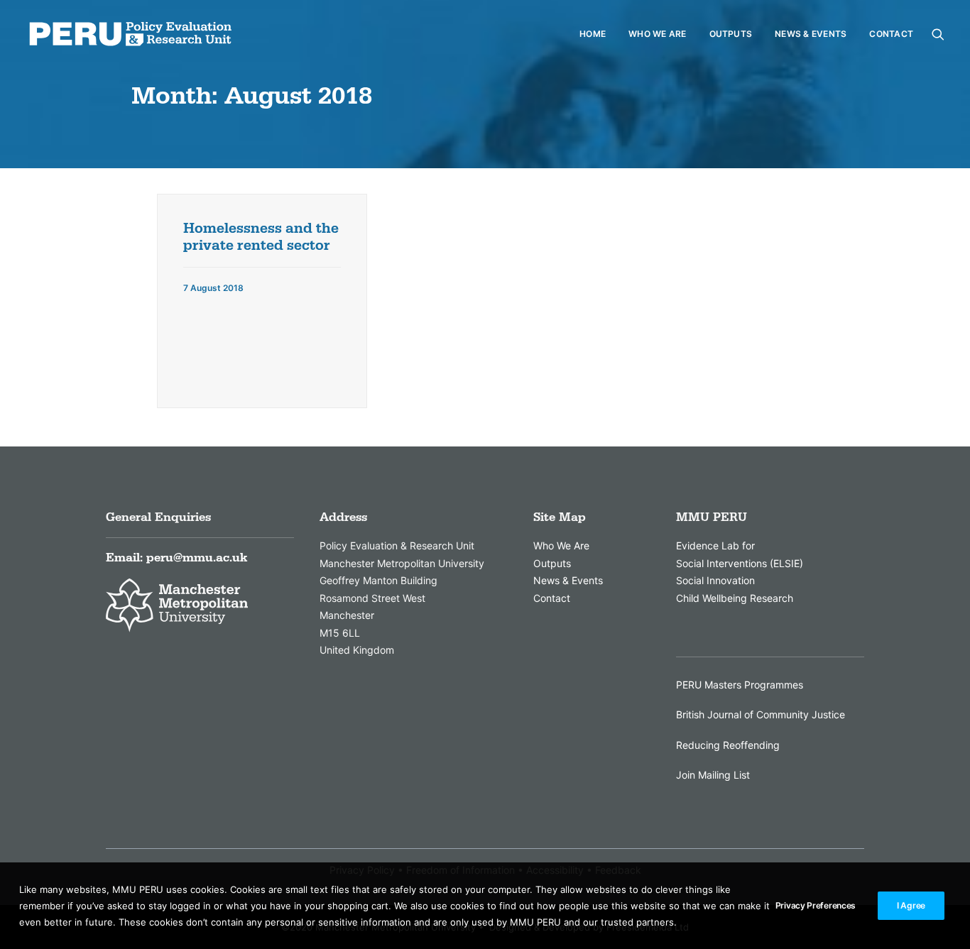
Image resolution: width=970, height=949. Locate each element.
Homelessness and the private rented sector (261, 237)
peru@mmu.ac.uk (196, 558)
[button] (938, 34)
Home (592, 33)
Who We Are (657, 33)
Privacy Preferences (815, 905)
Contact (891, 33)
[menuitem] (593, 34)
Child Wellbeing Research (734, 598)
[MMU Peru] (130, 34)
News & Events (810, 33)
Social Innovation (715, 580)
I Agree (911, 905)
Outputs (731, 33)
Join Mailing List (713, 775)
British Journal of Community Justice (760, 714)
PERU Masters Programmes (739, 685)
